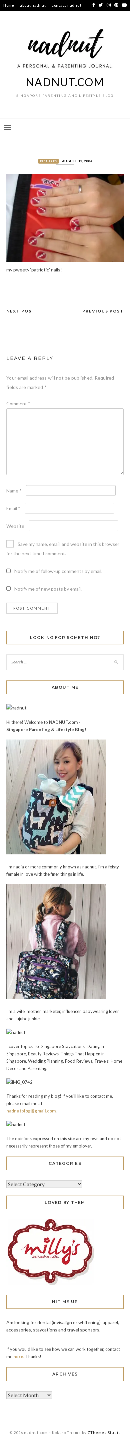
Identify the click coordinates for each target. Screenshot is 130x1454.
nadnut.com (65, 81)
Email (13, 508)
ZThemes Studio (104, 1432)
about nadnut (33, 5)
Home (8, 5)
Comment (18, 403)
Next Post (20, 311)
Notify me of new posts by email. (48, 589)
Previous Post (103, 311)
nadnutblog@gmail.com (31, 1110)
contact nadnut (67, 5)
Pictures (48, 161)
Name (14, 490)
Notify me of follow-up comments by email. (58, 571)
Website (15, 526)
